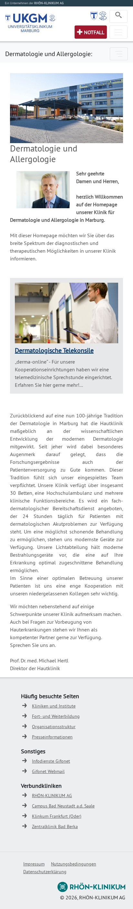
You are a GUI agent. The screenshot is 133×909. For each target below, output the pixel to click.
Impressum (34, 864)
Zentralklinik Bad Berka (55, 826)
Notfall (94, 32)
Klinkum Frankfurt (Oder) (56, 816)
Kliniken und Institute (54, 706)
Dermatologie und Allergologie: (48, 54)
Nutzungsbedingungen (73, 864)
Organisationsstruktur (54, 726)
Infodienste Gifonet (51, 761)
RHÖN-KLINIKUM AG (52, 795)
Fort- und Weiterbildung (56, 716)
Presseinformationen (52, 737)
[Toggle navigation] (118, 16)
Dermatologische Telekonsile (54, 350)
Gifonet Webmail (48, 771)
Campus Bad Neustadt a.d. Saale (63, 806)
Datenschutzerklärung (44, 872)
